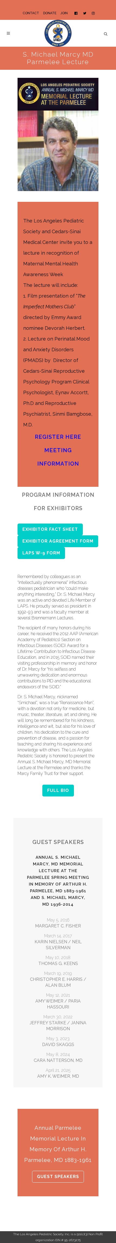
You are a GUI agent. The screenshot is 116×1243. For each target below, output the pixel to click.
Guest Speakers (58, 1176)
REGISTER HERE (58, 437)
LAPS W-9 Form (41, 552)
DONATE (49, 13)
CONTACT (31, 13)
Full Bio (58, 790)
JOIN (64, 13)
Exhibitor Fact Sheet (50, 529)
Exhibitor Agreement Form (57, 541)
